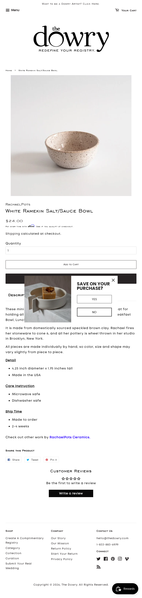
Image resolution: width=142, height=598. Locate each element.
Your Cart (128, 10)
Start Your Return (64, 554)
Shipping (13, 234)
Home (9, 70)
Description (20, 295)
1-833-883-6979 (108, 544)
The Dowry (69, 585)
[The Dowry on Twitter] (99, 559)
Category (13, 548)
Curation (12, 558)
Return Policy (61, 548)
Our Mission (60, 543)
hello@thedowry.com (113, 538)
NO (94, 312)
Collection (13, 553)
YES (94, 299)
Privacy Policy (61, 559)
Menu (14, 10)
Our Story (58, 538)
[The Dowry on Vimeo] (127, 559)
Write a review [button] (71, 493)
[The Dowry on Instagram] (120, 559)
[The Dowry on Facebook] (106, 559)
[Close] (113, 280)
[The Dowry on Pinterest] (113, 559)
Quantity (13, 243)
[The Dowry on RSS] (99, 567)
